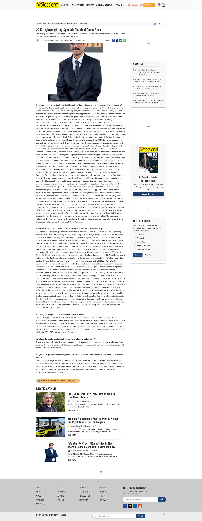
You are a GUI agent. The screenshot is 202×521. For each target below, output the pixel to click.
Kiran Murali (74, 401)
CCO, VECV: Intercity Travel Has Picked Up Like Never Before (91, 395)
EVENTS (61, 488)
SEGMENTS (64, 5)
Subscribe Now (148, 194)
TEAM (102, 496)
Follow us (160, 24)
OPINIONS (99, 5)
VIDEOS (117, 5)
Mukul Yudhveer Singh (78, 451)
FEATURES (80, 5)
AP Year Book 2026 (135, 5)
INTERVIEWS (90, 5)
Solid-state (141, 242)
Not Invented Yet (143, 249)
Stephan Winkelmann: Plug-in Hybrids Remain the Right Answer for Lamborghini (93, 420)
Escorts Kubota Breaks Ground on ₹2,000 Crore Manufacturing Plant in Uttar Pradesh (147, 72)
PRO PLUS (149, 5)
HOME (38, 488)
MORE (123, 5)
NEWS (72, 5)
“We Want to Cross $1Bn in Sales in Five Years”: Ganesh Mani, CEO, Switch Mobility (91, 445)
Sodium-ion (141, 238)
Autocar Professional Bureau (80, 426)
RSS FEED (40, 504)
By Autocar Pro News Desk (49, 41)
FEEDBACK (104, 492)
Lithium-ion (141, 234)
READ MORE (73, 410)
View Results (150, 255)
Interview (46, 23)
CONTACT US (105, 488)
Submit (138, 255)
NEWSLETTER (84, 496)
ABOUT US (40, 492)
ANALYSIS (108, 5)
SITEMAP (104, 500)
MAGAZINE (83, 492)
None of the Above (144, 245)
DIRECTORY (83, 500)
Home (39, 23)
